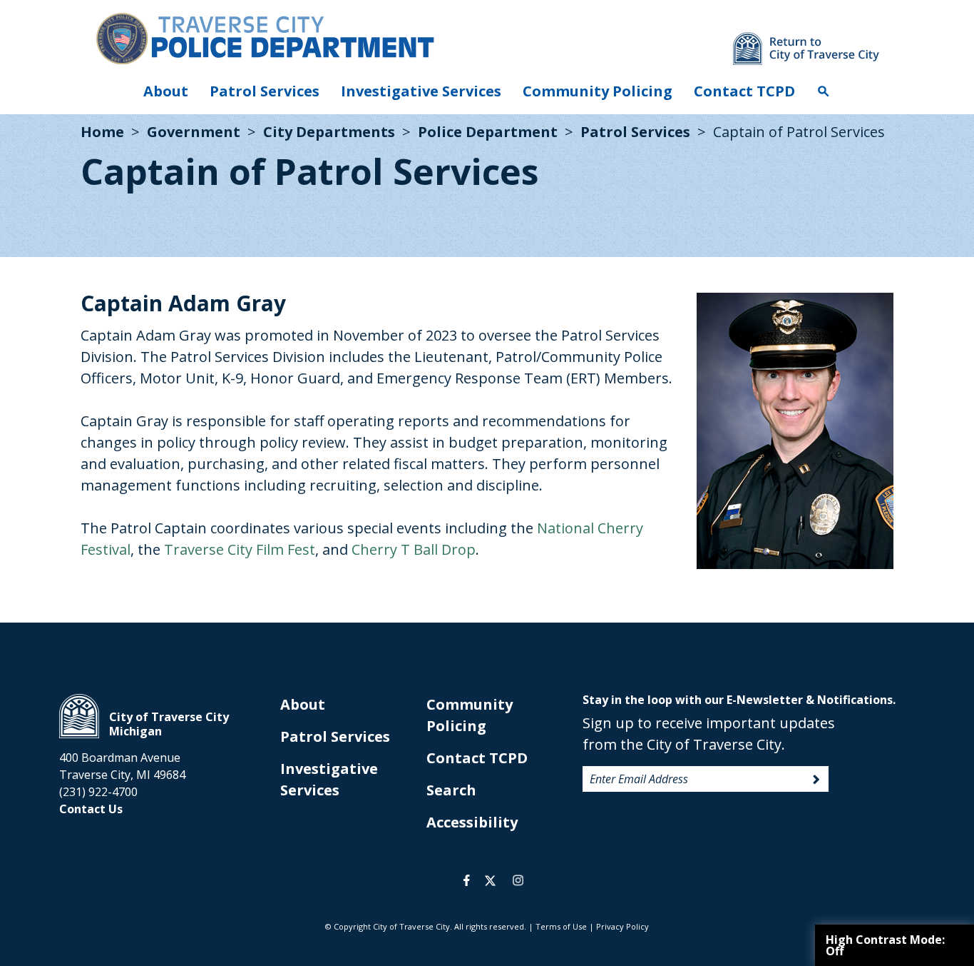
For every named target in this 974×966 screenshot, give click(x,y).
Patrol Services (264, 91)
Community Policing (597, 91)
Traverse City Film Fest (239, 549)
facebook (466, 880)
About (165, 91)
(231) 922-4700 (98, 792)
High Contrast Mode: (885, 945)
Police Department (488, 131)
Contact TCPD (744, 91)
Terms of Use (561, 926)
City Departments (329, 131)
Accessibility (472, 822)
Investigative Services (421, 91)
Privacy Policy (622, 926)
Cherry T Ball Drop (414, 549)
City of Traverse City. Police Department (264, 37)
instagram (518, 880)
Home (102, 131)
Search (823, 91)
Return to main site (806, 48)
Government (193, 131)
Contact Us (91, 809)
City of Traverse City (79, 716)
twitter (490, 880)
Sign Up (816, 780)
